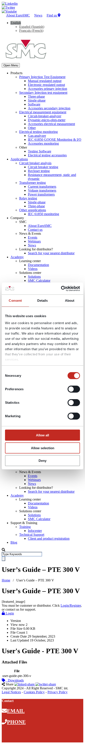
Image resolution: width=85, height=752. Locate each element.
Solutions (34, 276)
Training (25, 527)
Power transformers (41, 194)
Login (9, 613)
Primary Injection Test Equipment (42, 77)
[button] (15, 23)
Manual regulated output (44, 81)
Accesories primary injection (47, 88)
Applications (19, 159)
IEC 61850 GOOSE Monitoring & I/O (54, 139)
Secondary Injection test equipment (43, 92)
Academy (17, 257)
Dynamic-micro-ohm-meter (46, 120)
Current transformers (42, 186)
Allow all (42, 435)
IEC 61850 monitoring (43, 214)
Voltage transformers (42, 190)
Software (34, 104)
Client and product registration (49, 538)
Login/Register (71, 605)
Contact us (35, 229)
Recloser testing (39, 171)
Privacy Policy (58, 692)
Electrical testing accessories (47, 155)
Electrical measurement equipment (42, 112)
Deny (42, 460)
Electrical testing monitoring (38, 132)
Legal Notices (11, 692)
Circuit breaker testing (43, 167)
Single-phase (37, 100)
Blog (13, 542)
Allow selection (42, 448)
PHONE (16, 722)
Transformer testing (32, 182)
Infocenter (35, 531)
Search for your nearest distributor (51, 253)
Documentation (38, 265)
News (38, 15)
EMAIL (16, 711)
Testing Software (39, 151)
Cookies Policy (34, 692)
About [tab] (70, 300)
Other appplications (32, 210)
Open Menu (10, 65)
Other (32, 128)
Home (6, 580)
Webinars (34, 241)
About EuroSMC (18, 15)
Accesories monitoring (43, 143)
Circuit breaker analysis (35, 163)
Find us (52, 15)
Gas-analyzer (37, 135)
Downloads (14, 680)
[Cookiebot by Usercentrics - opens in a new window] (61, 288)
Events (32, 237)
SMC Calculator (39, 280)
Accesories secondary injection (49, 108)
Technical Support (31, 534)
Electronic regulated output (46, 85)
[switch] (74, 389)
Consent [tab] (15, 300)
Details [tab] (42, 300)
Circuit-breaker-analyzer (44, 116)
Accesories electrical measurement (51, 124)
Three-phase (36, 96)
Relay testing (28, 198)
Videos (32, 269)
